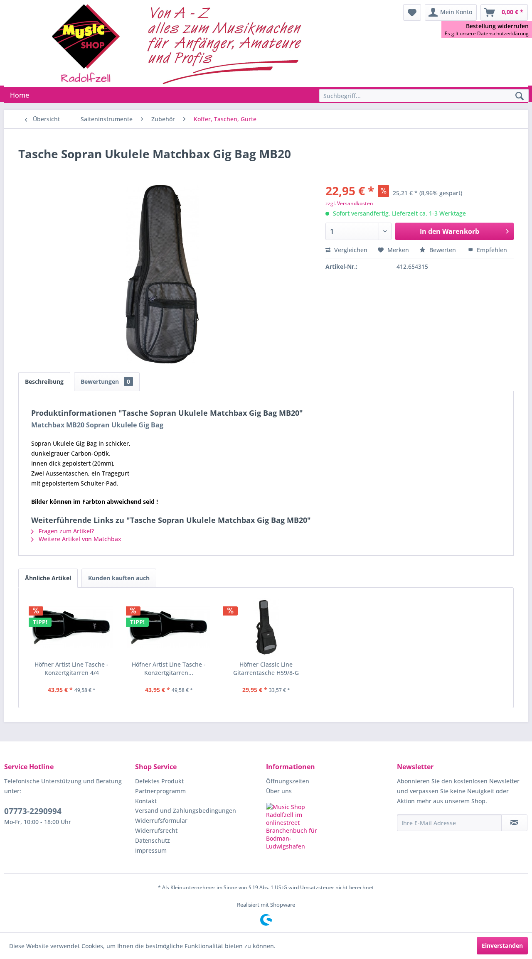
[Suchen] (519, 96)
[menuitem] (412, 12)
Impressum (151, 850)
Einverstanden (502, 945)
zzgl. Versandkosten (349, 203)
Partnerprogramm (160, 791)
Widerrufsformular (161, 820)
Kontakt (146, 801)
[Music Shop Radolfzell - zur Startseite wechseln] (179, 43)
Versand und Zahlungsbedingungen (185, 810)
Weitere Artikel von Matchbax (79, 539)
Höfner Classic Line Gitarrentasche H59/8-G (266, 668)
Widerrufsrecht (156, 830)
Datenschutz (152, 840)
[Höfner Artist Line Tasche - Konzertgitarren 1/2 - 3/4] (168, 627)
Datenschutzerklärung (503, 33)
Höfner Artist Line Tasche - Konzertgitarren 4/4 (71, 668)
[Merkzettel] (412, 12)
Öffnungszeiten (287, 781)
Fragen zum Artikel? (65, 531)
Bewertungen (105, 381)
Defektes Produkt (159, 781)
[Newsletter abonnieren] (514, 822)
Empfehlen (491, 250)
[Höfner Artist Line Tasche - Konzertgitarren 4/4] (71, 627)
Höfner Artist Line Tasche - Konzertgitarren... (169, 668)
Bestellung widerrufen (497, 26)
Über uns (279, 791)
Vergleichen (349, 250)
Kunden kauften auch (119, 578)
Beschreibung (44, 381)
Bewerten (443, 250)
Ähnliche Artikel (48, 578)
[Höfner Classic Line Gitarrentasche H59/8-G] (266, 627)
